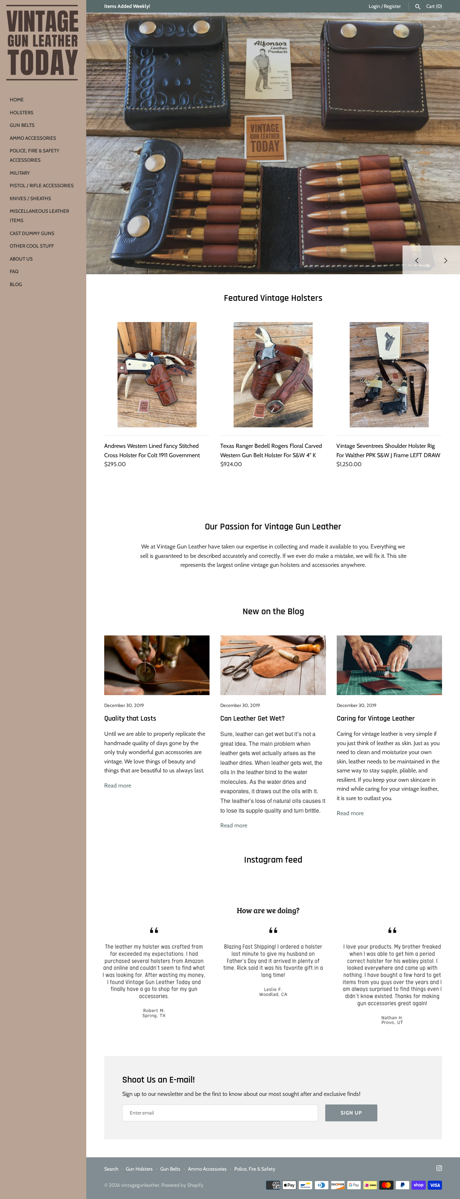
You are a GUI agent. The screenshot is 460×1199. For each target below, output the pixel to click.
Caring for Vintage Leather (376, 718)
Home (17, 99)
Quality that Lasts (130, 718)
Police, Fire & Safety (254, 1169)
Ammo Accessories (33, 138)
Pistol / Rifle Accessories (42, 185)
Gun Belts (22, 125)
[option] (273, 143)
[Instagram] (439, 1169)
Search (111, 1169)
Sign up (351, 1113)
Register (392, 6)
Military (20, 173)
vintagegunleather (140, 1185)
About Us (21, 259)
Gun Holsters (139, 1169)
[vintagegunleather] (43, 43)
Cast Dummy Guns (32, 233)
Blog (16, 284)
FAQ (14, 271)
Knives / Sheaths (30, 198)
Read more (117, 785)
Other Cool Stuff (32, 246)
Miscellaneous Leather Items (39, 215)
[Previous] (416, 259)
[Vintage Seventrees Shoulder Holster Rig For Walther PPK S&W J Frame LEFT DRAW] (389, 374)
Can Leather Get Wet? (252, 718)
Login (374, 6)
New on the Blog (273, 611)
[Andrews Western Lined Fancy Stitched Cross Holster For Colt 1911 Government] (157, 374)
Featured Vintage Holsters (273, 298)
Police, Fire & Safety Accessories (34, 155)
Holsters (21, 112)
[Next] (445, 259)
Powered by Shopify (182, 1185)
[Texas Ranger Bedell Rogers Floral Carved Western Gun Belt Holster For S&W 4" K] (273, 374)
